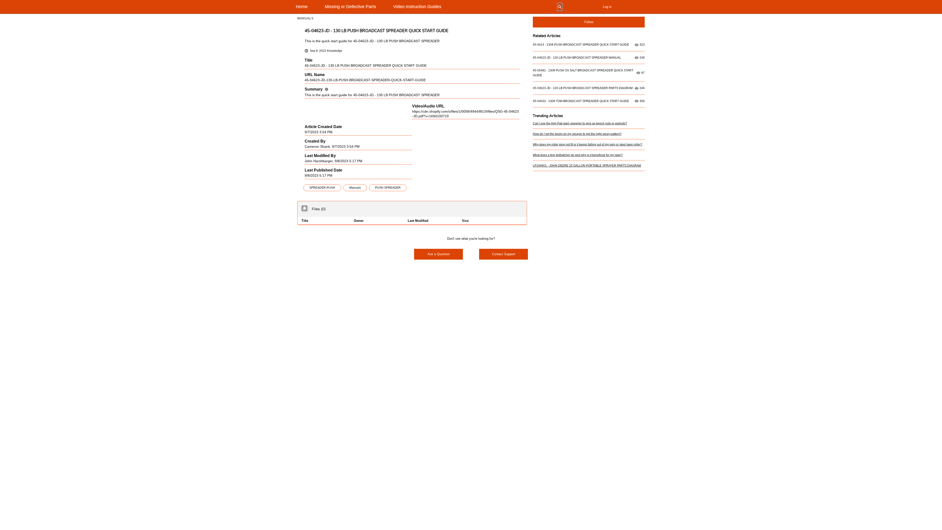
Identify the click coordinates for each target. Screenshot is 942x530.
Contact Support (503, 254)
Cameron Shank (317, 146)
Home (302, 6)
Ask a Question (439, 254)
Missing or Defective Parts (350, 6)
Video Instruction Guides (417, 6)
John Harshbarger (319, 161)
